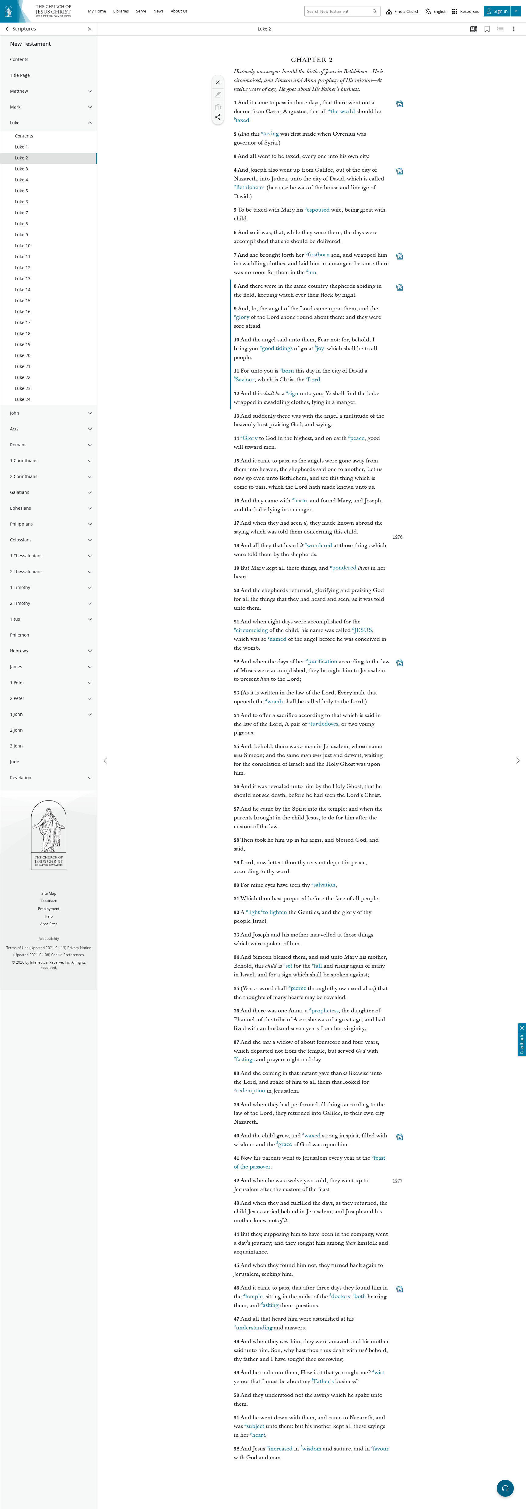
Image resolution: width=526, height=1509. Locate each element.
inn (312, 272)
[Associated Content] (399, 104)
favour (381, 1449)
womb (275, 701)
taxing (271, 134)
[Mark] (218, 95)
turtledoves (324, 724)
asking (271, 1305)
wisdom (311, 1449)
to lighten (275, 912)
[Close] (218, 82)
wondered (319, 545)
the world (343, 111)
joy (320, 348)
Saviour (245, 379)
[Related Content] (500, 29)
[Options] (514, 29)
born (288, 371)
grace (285, 1144)
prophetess (324, 1011)
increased (281, 1449)
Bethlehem (249, 187)
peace (357, 438)
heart (258, 1435)
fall (318, 966)
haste (300, 501)
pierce (298, 988)
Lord (313, 379)
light (254, 912)
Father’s (324, 1381)
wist (379, 1372)
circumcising (252, 630)
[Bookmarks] (487, 29)
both (360, 1296)
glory (242, 317)
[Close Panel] (90, 29)
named (277, 639)
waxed (312, 1136)
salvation (324, 885)
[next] (517, 760)
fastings (245, 1059)
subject (255, 1426)
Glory (250, 438)
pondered (344, 568)
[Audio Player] (505, 1488)
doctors (340, 1296)
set (289, 966)
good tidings (277, 348)
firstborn (319, 255)
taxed (242, 120)
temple (254, 1296)
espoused (318, 210)
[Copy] (218, 107)
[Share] (218, 117)
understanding (254, 1328)
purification (322, 661)
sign (293, 393)
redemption (250, 1091)
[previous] (106, 760)
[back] (7, 29)
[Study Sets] (474, 29)
